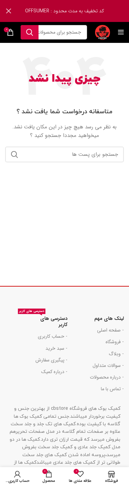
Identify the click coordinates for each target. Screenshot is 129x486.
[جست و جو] (30, 32)
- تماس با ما (112, 389)
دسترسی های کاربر (43, 320)
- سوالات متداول (108, 365)
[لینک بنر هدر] (75, 11)
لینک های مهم (109, 318)
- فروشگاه (115, 342)
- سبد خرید (56, 348)
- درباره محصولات (107, 377)
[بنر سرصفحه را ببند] (8, 11)
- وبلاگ (116, 354)
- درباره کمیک (54, 371)
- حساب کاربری (52, 336)
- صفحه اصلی (110, 330)
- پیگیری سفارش (51, 360)
